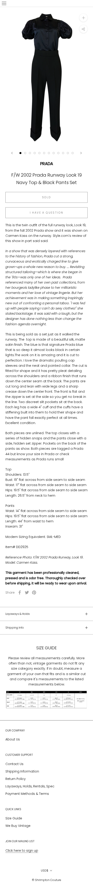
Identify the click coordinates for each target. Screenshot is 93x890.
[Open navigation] (4, 3)
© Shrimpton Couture (46, 880)
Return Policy (15, 779)
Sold (46, 197)
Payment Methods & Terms (27, 793)
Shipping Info (14, 627)
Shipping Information (22, 771)
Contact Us (14, 764)
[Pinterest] (34, 592)
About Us (12, 739)
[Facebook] (20, 592)
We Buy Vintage (17, 825)
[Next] (81, 153)
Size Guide (13, 818)
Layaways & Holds (17, 614)
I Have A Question (46, 212)
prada (46, 163)
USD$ (44, 870)
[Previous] (12, 153)
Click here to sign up (21, 850)
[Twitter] (27, 592)
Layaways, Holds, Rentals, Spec (29, 786)
